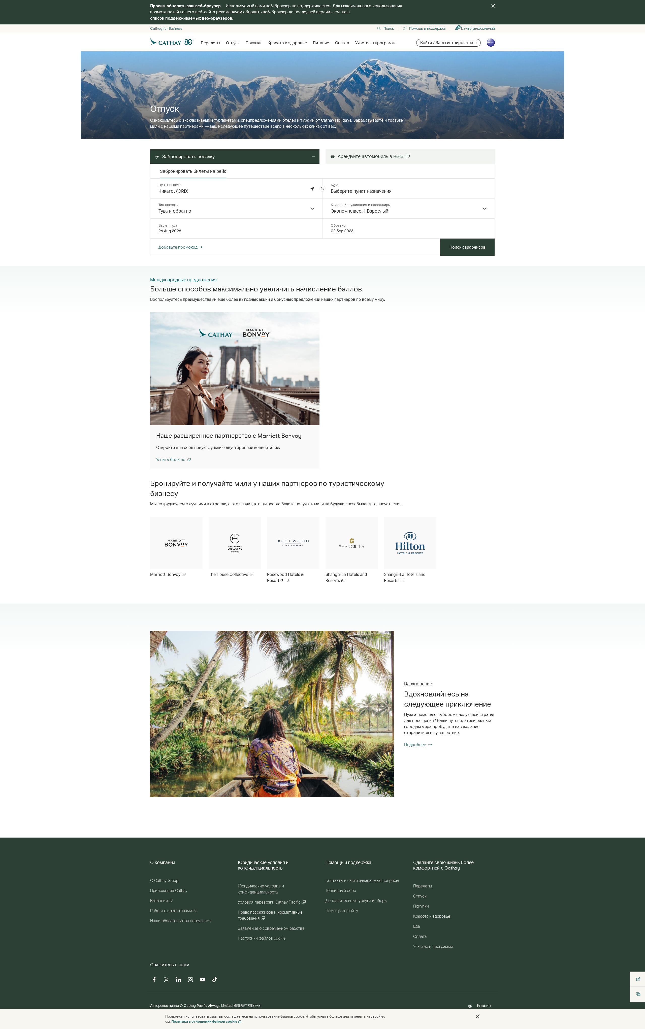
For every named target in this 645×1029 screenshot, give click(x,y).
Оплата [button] (342, 43)
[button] (322, 189)
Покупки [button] (254, 43)
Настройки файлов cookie (261, 938)
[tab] (193, 171)
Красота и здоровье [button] (287, 43)
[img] (493, 6)
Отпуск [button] (233, 43)
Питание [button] (321, 43)
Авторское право (164, 1005)
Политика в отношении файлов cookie (204, 1021)
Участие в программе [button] (376, 43)
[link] (176, 547)
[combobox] (236, 208)
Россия (484, 1005)
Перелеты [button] (210, 43)
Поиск (388, 28)
